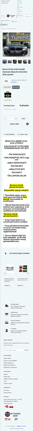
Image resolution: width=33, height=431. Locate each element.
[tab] (9, 134)
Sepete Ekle (14, 124)
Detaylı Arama (7, 392)
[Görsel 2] (10, 62)
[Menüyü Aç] (2, 16)
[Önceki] (5, 273)
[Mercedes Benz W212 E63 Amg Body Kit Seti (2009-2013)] (10, 269)
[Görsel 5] (25, 62)
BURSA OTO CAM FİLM (10, 367)
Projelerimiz (19, 1)
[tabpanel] (16, 191)
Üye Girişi (6, 390)
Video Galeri (19, 3)
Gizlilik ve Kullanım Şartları (11, 379)
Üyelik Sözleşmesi (8, 363)
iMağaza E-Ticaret (21, 426)
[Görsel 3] (15, 62)
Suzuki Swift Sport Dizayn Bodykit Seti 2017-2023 (23, 279)
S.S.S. (5, 381)
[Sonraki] (27, 273)
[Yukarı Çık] (1, 24)
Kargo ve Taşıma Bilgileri (10, 360)
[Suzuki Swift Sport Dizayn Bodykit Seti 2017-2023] (23, 269)
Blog (18, 5)
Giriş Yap (4, 20)
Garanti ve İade (8, 383)
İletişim (18, 9)
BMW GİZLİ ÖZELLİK (9, 365)
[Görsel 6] (30, 62)
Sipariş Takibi (7, 358)
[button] (16, 45)
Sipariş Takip (19, 7)
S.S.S (18, 13)
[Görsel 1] (5, 62)
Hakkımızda (19, 11)
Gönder (26, 350)
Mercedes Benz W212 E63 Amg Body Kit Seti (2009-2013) (9, 280)
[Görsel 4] (20, 62)
